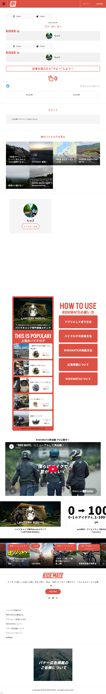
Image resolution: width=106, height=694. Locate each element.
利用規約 (9, 637)
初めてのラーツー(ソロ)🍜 (40, 382)
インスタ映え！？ (37, 399)
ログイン (86, 4)
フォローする (31, 226)
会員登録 (99, 4)
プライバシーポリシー (14, 633)
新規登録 (53, 591)
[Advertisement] (53, 264)
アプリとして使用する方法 (16, 619)
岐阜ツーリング (36, 416)
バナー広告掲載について (15, 628)
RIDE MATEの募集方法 (15, 615)
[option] (17, 554)
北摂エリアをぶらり (38, 365)
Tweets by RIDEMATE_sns (33, 428)
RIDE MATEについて (14, 624)
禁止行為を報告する (91, 86)
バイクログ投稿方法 (13, 610)
